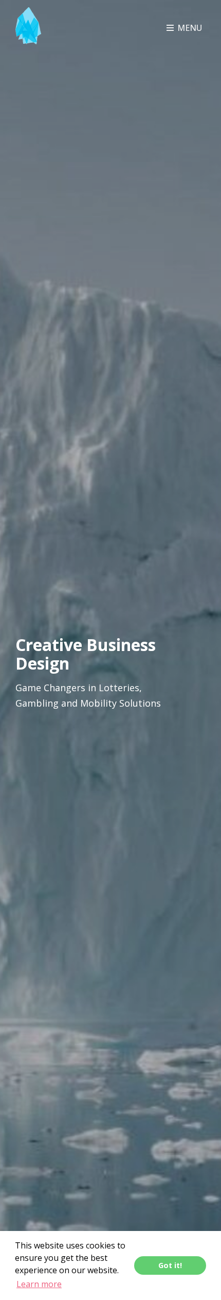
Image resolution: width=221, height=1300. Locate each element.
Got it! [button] (170, 1265)
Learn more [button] (39, 1284)
